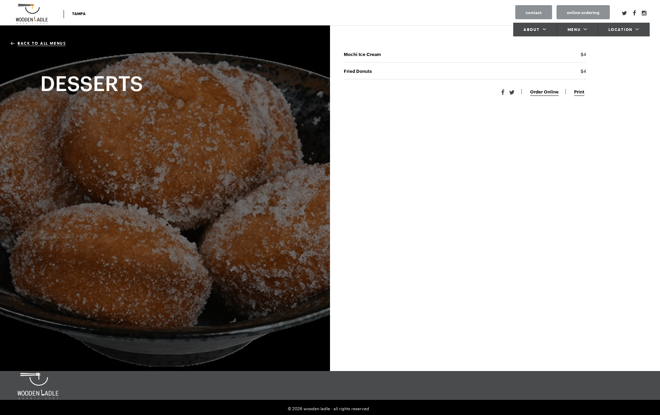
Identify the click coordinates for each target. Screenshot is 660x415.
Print (579, 91)
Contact (534, 12)
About (532, 30)
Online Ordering (583, 12)
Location (620, 30)
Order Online (544, 91)
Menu (574, 30)
